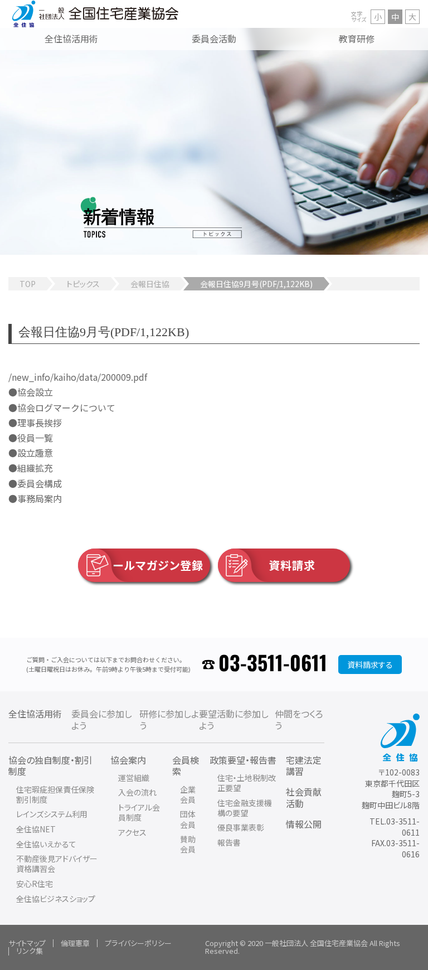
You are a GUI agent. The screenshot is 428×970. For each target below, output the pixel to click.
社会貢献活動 (304, 797)
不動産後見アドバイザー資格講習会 (57, 863)
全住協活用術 (35, 713)
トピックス (83, 283)
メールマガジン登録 (152, 565)
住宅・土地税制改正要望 (246, 782)
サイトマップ (27, 943)
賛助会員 (188, 844)
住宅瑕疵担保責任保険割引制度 (55, 794)
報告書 (229, 842)
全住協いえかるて (46, 844)
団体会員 (188, 819)
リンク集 (29, 950)
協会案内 (128, 760)
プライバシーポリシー (138, 943)
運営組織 (133, 777)
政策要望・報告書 (243, 760)
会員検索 (185, 765)
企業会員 (188, 794)
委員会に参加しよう (101, 719)
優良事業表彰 (240, 827)
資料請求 (292, 565)
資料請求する (370, 664)
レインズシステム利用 (51, 813)
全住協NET (36, 829)
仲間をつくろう (299, 719)
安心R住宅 (34, 883)
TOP (28, 283)
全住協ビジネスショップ (55, 898)
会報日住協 (149, 283)
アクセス (132, 832)
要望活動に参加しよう (234, 719)
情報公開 (304, 824)
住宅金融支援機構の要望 (244, 807)
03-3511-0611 (272, 664)
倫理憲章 (75, 943)
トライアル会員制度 (139, 812)
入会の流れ (137, 792)
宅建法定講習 (304, 765)
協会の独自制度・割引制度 (50, 765)
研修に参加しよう (169, 719)
